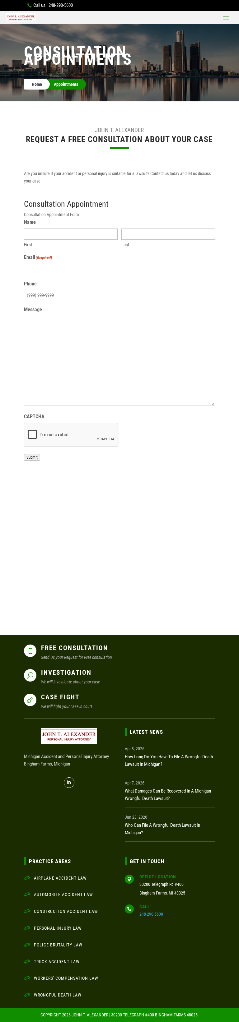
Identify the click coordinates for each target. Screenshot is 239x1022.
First (28, 244)
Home (37, 84)
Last (125, 244)
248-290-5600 (151, 914)
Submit (32, 457)
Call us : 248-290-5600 (53, 5)
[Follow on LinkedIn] (69, 782)
